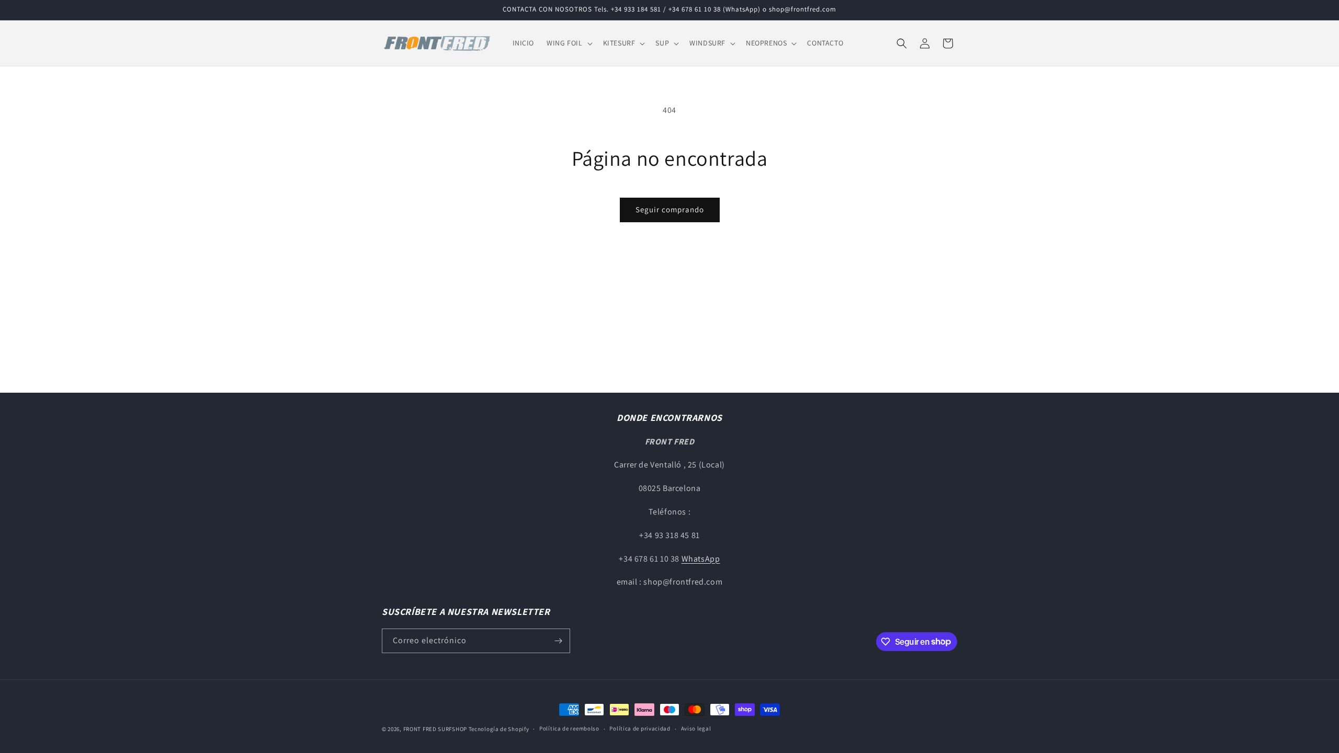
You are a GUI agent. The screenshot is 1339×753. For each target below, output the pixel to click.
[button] (568, 43)
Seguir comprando (670, 209)
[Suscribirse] (558, 641)
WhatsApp (701, 558)
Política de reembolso (569, 728)
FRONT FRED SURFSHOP (435, 729)
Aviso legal (696, 728)
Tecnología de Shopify (499, 729)
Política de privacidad (639, 728)
